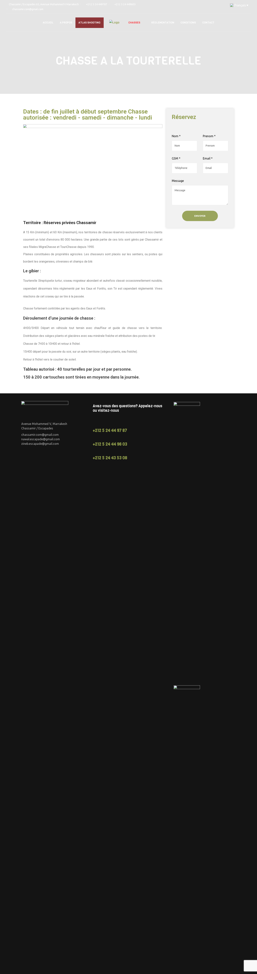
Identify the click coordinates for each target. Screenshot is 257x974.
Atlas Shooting (89, 22)
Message (178, 180)
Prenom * (209, 136)
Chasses (134, 22)
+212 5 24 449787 (96, 4)
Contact (208, 22)
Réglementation (162, 22)
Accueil (48, 22)
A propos (66, 22)
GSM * (176, 158)
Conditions (188, 22)
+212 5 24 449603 (125, 4)
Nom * (176, 136)
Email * (208, 158)
